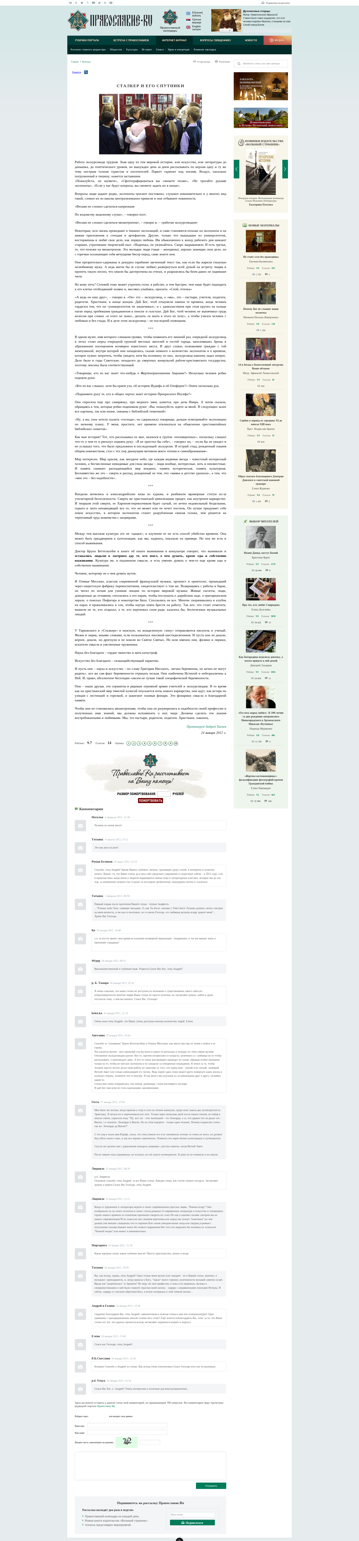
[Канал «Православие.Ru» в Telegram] (99, 3)
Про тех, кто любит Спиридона (261, 605)
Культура (131, 49)
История (147, 49)
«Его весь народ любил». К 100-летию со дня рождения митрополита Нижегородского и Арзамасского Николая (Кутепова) (260, 718)
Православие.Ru (106, 1406)
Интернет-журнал (174, 40)
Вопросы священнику (215, 40)
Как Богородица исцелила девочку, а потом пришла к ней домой (261, 659)
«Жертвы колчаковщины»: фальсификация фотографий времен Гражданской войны (261, 779)
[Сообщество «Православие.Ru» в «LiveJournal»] (88, 3)
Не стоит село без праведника (261, 257)
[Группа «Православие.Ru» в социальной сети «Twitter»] (82, 3)
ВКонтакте (92, 1416)
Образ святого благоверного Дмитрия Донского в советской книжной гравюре (261, 480)
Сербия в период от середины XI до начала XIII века (261, 422)
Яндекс (99, 1416)
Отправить (211, 1485)
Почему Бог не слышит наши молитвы (260, 310)
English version (196, 28)
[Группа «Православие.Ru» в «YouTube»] (93, 3)
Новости (251, 40)
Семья (160, 49)
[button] (222, 31)
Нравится (76, 72)
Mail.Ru (106, 1416)
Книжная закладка (205, 49)
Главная (75, 61)
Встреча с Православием (131, 40)
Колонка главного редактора (88, 49)
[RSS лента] (105, 3)
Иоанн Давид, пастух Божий (261, 553)
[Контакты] (111, 3)
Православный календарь (170, 29)
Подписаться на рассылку (278, 2)
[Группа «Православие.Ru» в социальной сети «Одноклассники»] (76, 3)
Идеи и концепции (179, 49)
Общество (116, 49)
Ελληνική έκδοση (197, 14)
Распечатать (224, 61)
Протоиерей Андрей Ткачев (206, 726)
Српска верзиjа (196, 21)
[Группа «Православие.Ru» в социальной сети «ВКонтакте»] (70, 3)
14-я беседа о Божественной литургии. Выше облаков (261, 366)
